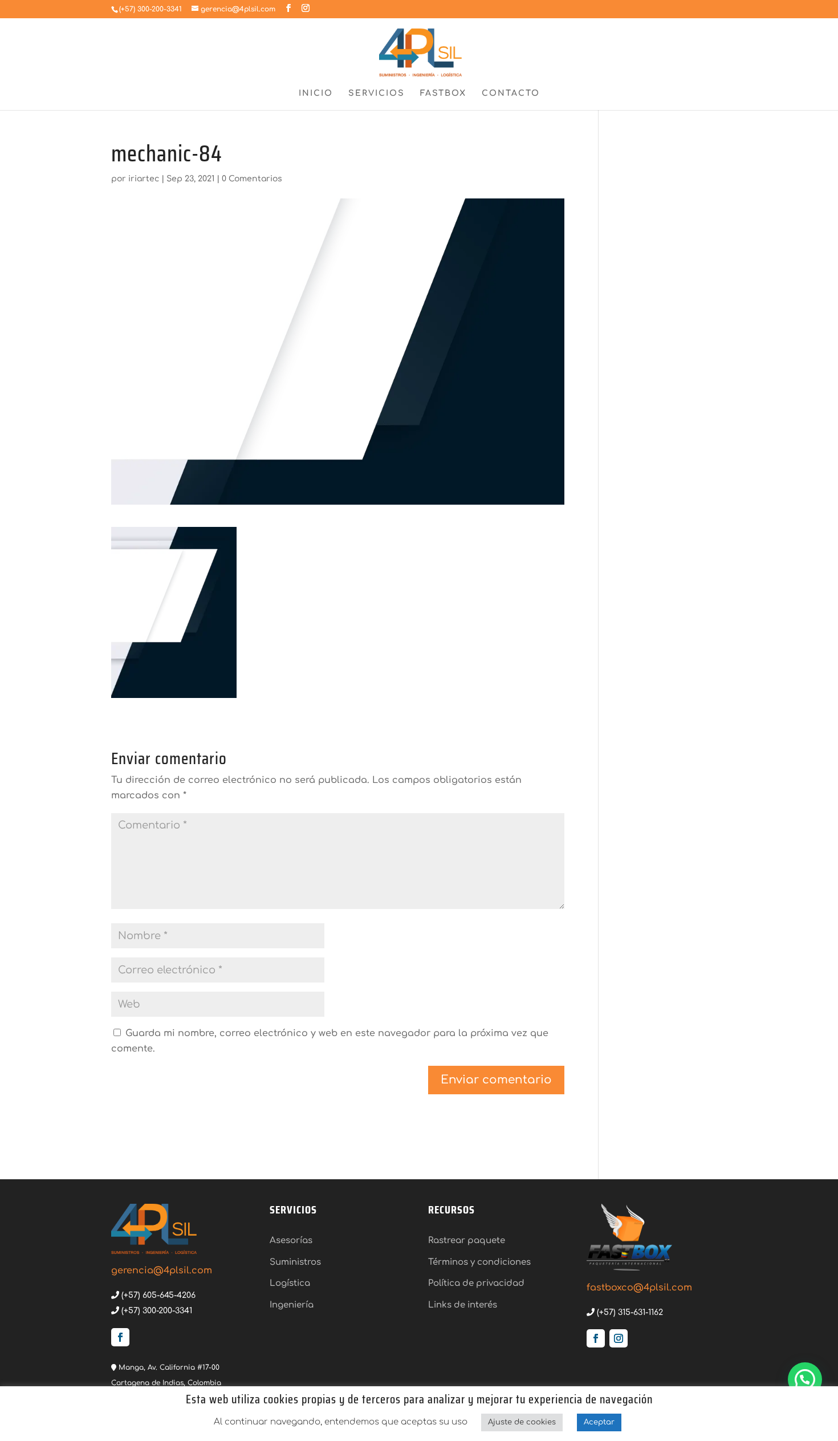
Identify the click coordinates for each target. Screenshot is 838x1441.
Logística (290, 1283)
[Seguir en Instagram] (618, 1338)
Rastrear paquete (466, 1240)
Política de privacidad (476, 1283)
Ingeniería (292, 1305)
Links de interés (462, 1305)
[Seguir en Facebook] (120, 1337)
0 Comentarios (252, 178)
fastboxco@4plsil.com (639, 1287)
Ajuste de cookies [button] (522, 1422)
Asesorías (291, 1240)
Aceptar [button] (599, 1422)
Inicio (316, 94)
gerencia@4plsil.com (161, 1270)
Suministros (295, 1262)
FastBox (443, 94)
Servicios (376, 94)
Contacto (511, 94)
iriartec (143, 178)
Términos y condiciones (479, 1262)
